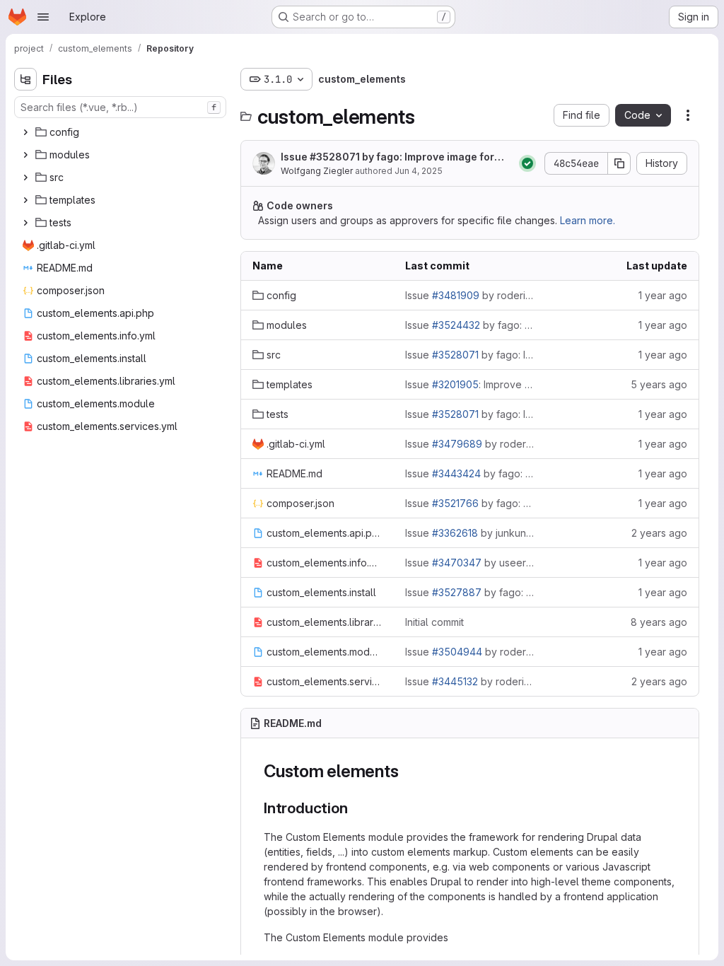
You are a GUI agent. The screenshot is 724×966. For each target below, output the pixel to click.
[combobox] (120, 107)
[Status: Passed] (527, 163)
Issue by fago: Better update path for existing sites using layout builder (470, 592)
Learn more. (587, 220)
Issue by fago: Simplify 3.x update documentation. (470, 473)
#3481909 (455, 295)
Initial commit (434, 622)
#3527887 (456, 592)
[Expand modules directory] (25, 154)
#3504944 (457, 652)
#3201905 (455, 384)
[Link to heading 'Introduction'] (355, 808)
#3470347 (456, 563)
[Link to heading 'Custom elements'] (407, 771)
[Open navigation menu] (43, 17)
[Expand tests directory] (25, 222)
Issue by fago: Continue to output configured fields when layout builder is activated (470, 325)
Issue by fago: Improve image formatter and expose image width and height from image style (395, 157)
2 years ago (659, 533)
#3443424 (456, 473)
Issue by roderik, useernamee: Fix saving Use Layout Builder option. (470, 295)
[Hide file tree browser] (25, 79)
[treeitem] (121, 132)
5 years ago (659, 384)
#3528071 (335, 157)
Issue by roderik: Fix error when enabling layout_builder (470, 652)
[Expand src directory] (25, 177)
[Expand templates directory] (25, 200)
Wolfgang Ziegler (317, 170)
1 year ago (662, 295)
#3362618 (455, 533)
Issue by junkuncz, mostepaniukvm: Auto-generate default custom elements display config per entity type (470, 533)
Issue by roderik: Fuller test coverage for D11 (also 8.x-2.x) (470, 444)
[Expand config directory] (25, 132)
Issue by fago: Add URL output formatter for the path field (470, 503)
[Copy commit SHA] (619, 163)
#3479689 (457, 444)
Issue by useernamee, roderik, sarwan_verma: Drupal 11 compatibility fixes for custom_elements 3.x (470, 563)
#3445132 (455, 681)
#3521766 (455, 503)
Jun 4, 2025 (419, 170)
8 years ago (659, 622)
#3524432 (456, 325)
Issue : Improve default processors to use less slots (470, 384)
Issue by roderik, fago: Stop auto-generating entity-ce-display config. (470, 681)
